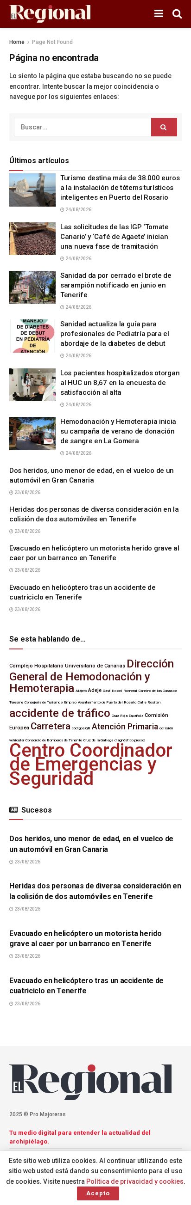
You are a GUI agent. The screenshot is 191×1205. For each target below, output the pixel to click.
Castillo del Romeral (120, 691)
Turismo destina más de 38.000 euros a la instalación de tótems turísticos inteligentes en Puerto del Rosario (120, 188)
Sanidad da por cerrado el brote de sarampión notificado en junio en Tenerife (116, 285)
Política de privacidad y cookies (135, 1181)
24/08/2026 (77, 209)
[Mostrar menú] (158, 14)
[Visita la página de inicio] (49, 14)
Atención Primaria (125, 726)
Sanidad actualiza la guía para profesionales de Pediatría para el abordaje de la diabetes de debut (114, 334)
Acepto (98, 1193)
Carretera (50, 726)
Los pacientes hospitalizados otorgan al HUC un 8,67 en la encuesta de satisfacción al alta (119, 383)
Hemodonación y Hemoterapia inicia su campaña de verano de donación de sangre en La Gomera (118, 431)
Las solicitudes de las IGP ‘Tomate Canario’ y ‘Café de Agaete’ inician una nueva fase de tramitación (114, 237)
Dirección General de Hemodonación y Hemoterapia (91, 676)
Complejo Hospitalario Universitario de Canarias (67, 666)
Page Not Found (52, 42)
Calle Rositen (149, 702)
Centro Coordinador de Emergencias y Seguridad (90, 764)
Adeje (95, 690)
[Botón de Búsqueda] (177, 14)
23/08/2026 (26, 492)
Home (17, 42)
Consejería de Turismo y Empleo (50, 702)
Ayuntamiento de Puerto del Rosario (107, 702)
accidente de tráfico (59, 713)
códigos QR (81, 728)
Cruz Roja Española (127, 716)
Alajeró (81, 691)
